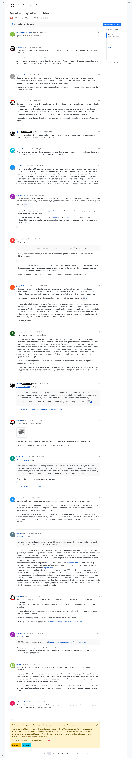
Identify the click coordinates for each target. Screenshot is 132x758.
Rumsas (19, 47)
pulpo (18, 239)
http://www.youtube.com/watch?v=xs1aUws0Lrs (65, 622)
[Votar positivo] (87, 41)
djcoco (18, 132)
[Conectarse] (129, 2)
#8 (99, 149)
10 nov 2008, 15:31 (36, 332)
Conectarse (27, 745)
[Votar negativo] (94, 41)
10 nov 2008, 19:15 (38, 457)
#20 (98, 633)
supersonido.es (49, 568)
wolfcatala (20, 149)
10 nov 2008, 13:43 (39, 195)
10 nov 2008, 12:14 (37, 149)
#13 (99, 332)
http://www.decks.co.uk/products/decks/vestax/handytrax (39, 409)
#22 (98, 702)
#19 (99, 596)
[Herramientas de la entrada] (98, 41)
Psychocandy (20, 75)
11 (82, 753)
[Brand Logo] (13, 4)
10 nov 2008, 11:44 (39, 75)
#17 (99, 498)
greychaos (20, 166)
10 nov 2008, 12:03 (46, 132)
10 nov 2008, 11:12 (44, 32)
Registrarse (16, 745)
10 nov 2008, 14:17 (34, 239)
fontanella (67, 217)
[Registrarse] (129, 6)
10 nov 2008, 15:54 (36, 420)
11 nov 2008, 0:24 (38, 633)
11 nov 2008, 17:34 (43, 702)
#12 (99, 286)
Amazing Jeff (20, 195)
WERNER (55, 217)
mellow (18, 664)
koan (18, 498)
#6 (99, 101)
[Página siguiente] (87, 753)
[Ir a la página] (72, 753)
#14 (99, 383)
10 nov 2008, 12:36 (37, 166)
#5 (99, 75)
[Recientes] (3, 2)
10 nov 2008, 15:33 (46, 383)
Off (11, 18)
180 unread (111, 47)
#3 (99, 32)
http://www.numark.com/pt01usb (29, 487)
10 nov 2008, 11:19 (35, 47)
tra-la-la (19, 332)
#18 (99, 533)
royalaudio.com (72, 563)
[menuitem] (129, 2)
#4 (99, 47)
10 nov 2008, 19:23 (34, 498)
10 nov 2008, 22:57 (36, 596)
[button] (3, 755)
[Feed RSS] (46, 18)
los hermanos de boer (23, 32)
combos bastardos (51, 211)
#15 (99, 420)
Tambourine (20, 457)
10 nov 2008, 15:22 (41, 286)
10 (77, 753)
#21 (99, 664)
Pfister (18, 533)
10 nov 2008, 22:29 (35, 533)
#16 (99, 457)
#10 (99, 195)
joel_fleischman (21, 286)
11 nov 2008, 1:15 (34, 664)
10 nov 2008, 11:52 (35, 101)
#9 (99, 166)
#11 (99, 239)
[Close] (97, 725)
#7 (99, 132)
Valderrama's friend (23, 702)
